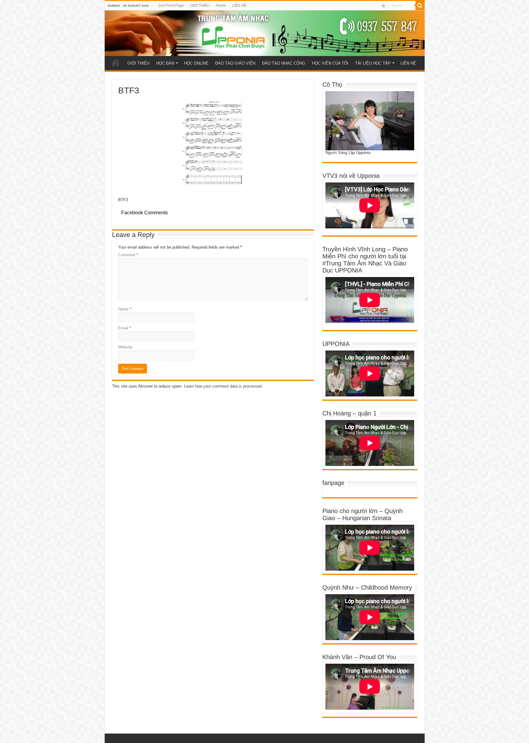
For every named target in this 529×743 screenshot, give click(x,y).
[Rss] (383, 5)
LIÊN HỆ (239, 5)
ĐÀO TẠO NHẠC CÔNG (283, 63)
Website (125, 347)
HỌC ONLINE (196, 63)
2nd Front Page (171, 5)
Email (124, 328)
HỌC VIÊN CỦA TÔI (330, 63)
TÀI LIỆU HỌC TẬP (373, 63)
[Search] (420, 5)
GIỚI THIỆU (200, 5)
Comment (128, 255)
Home (221, 5)
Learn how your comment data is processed (222, 386)
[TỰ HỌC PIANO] (265, 33)
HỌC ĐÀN (165, 63)
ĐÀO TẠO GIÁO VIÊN (235, 63)
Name (124, 309)
